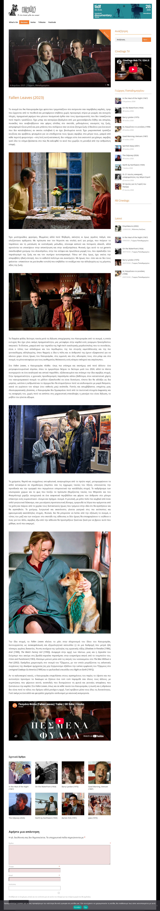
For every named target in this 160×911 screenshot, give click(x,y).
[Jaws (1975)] (99, 816)
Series (33, 22)
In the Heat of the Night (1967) (18, 787)
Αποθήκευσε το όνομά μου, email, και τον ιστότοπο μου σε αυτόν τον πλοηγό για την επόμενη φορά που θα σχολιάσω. (50, 897)
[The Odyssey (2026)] (20, 816)
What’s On (13, 22)
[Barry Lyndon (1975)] (73, 784)
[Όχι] (157, 905)
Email (34, 875)
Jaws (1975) (93, 818)
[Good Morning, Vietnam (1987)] (99, 784)
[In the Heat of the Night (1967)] (20, 784)
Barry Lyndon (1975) (70, 786)
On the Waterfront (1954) (45, 786)
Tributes (42, 22)
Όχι (85, 907)
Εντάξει (77, 907)
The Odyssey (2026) (17, 818)
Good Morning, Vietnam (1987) (98, 787)
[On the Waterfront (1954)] (46, 784)
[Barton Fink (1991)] (73, 816)
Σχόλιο (60, 843)
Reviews (24, 22)
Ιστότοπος (12, 884)
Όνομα (34, 866)
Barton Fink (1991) (69, 818)
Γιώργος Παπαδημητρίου (38, 85)
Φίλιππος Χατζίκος (138, 229)
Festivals (52, 22)
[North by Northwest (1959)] (46, 816)
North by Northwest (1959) (46, 818)
